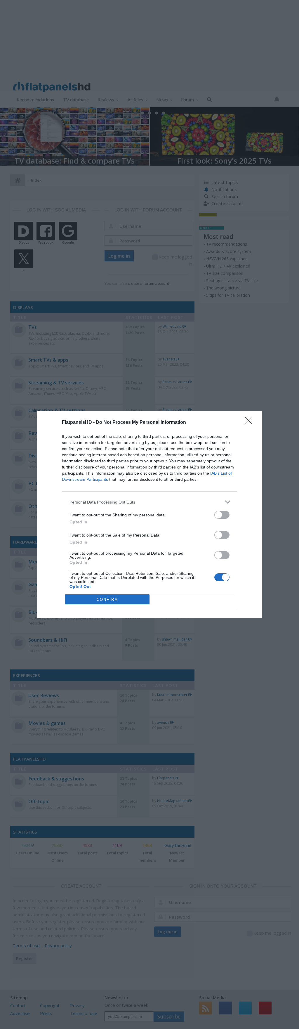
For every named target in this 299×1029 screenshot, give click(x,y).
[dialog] (149, 514)
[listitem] (149, 502)
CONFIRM (107, 599)
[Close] (250, 422)
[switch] (222, 515)
